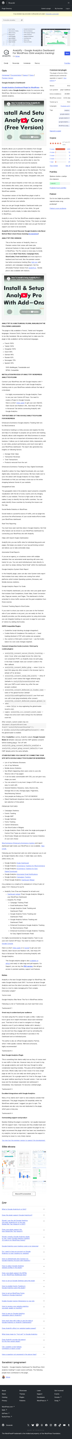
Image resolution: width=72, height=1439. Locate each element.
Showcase (23, 1390)
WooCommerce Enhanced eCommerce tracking (18, 843)
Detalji (6, 63)
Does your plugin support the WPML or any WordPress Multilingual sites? (14, 1274)
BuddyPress (7, 1417)
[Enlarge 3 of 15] (13, 1179)
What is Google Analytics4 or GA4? (14, 1209)
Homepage (5, 75)
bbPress (5, 1413)
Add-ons (34, 262)
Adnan (17, 56)
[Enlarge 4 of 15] (13, 1194)
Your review (54, 166)
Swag (57, 1401)
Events (56, 1394)
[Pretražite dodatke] (22, 20)
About (4, 1390)
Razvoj (37, 63)
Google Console (7, 943)
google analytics (64, 114)
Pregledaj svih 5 (65, 106)
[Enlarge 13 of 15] (44, 1183)
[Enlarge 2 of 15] (13, 1161)
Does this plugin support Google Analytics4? (17, 1215)
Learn (39, 1390)
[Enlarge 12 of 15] (44, 1169)
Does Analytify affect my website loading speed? (19, 1328)
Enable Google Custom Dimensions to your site (18, 1301)
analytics (66, 110)
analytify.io (32, 268)
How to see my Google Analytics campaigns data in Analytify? (13, 1314)
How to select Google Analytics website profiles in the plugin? (13, 1267)
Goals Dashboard (23, 863)
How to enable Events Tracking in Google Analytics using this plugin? (13, 1287)
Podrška (67, 63)
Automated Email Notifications (27, 874)
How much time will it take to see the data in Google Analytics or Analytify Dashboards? (17, 1321)
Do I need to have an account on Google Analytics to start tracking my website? (16, 1252)
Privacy (4, 1401)
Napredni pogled (55, 131)
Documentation (16, 75)
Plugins (21, 1397)
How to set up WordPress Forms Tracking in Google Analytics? (13, 1294)
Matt (4, 1410)
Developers (41, 1397)
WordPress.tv (42, 1401)
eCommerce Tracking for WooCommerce (31, 866)
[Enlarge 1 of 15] (13, 1152)
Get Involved (58, 1390)
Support (25, 75)
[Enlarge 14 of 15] (44, 1198)
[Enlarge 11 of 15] (44, 1152)
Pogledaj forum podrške (58, 188)
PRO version (28, 966)
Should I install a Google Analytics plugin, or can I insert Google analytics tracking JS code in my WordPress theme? (16, 1238)
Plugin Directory (7, 8)
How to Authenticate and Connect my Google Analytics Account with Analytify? (16, 1259)
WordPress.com (8, 1407)
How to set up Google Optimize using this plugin (18, 1281)
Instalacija (27, 63)
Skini (67, 53)
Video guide (20, 403)
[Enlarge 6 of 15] (28, 1152)
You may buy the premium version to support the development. (23, 1140)
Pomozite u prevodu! (52, 14)
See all (68, 166)
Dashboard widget (14, 894)
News (4, 1394)
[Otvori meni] (69, 3)
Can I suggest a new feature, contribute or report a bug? (12, 1347)
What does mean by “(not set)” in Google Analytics (19, 1334)
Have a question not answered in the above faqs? (19, 1354)
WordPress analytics (64, 125)
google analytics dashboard (64, 122)
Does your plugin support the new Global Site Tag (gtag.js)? (12, 1230)
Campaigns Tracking (24, 877)
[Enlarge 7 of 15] (28, 1172)
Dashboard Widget (27, 880)
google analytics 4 (64, 118)
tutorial (26, 948)
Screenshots (33, 234)
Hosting (4, 1397)
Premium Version (7, 78)
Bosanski (9, 1425)
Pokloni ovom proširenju (58, 208)
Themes (22, 1394)
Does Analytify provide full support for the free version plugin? (14, 1340)
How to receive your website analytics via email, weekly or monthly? (15, 1307)
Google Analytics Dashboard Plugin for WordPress (20, 87)
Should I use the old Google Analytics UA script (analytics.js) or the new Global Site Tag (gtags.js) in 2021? (15, 1222)
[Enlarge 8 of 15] (28, 1183)
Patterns (22, 1401)
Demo (32, 75)
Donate (58, 1397)
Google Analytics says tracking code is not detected (20, 1246)
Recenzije (15, 63)
